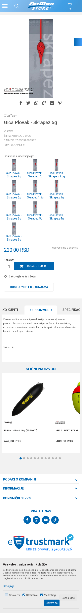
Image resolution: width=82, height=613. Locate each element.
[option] (41, 58)
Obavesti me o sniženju (65, 247)
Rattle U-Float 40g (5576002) (20, 430)
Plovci (8, 131)
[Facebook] (21, 103)
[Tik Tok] (55, 520)
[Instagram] (36, 520)
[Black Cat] (8, 422)
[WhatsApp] (36, 103)
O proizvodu (41, 310)
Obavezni (14, 595)
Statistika (32, 595)
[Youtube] (46, 520)
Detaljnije (9, 586)
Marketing (50, 595)
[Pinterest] (60, 103)
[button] (16, 6)
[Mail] (52, 103)
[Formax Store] (41, 6)
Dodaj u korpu (36, 266)
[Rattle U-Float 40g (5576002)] (28, 399)
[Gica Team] (19, 91)
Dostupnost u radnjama (29, 287)
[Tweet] (28, 103)
